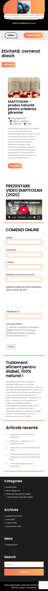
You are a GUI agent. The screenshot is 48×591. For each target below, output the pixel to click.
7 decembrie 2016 (18, 118)
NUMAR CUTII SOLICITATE (21, 274)
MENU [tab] (11, 35)
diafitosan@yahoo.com (24, 23)
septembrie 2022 (14, 516)
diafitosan (15, 124)
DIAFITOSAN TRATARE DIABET (20, 497)
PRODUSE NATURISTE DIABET (18, 494)
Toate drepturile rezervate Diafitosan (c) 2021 (24, 586)
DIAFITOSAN (11, 487)
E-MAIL (10, 262)
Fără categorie (13, 490)
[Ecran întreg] (38, 217)
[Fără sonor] (34, 217)
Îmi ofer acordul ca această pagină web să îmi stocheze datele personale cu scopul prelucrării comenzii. (22, 331)
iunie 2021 (10, 519)
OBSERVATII (12, 311)
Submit (11, 346)
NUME (10, 238)
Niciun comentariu (19, 121)
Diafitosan (8, 64)
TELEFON (11, 250)
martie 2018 (11, 523)
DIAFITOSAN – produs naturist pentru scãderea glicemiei (22, 107)
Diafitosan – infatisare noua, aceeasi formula (22, 442)
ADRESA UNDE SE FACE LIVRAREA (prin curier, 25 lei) (23, 288)
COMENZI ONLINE (33, 35)
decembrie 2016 (13, 526)
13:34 (27, 124)
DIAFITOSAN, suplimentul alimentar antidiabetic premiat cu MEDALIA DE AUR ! (25, 457)
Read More (15, 165)
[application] (24, 210)
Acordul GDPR (14, 324)
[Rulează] (9, 217)
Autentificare (12, 544)
